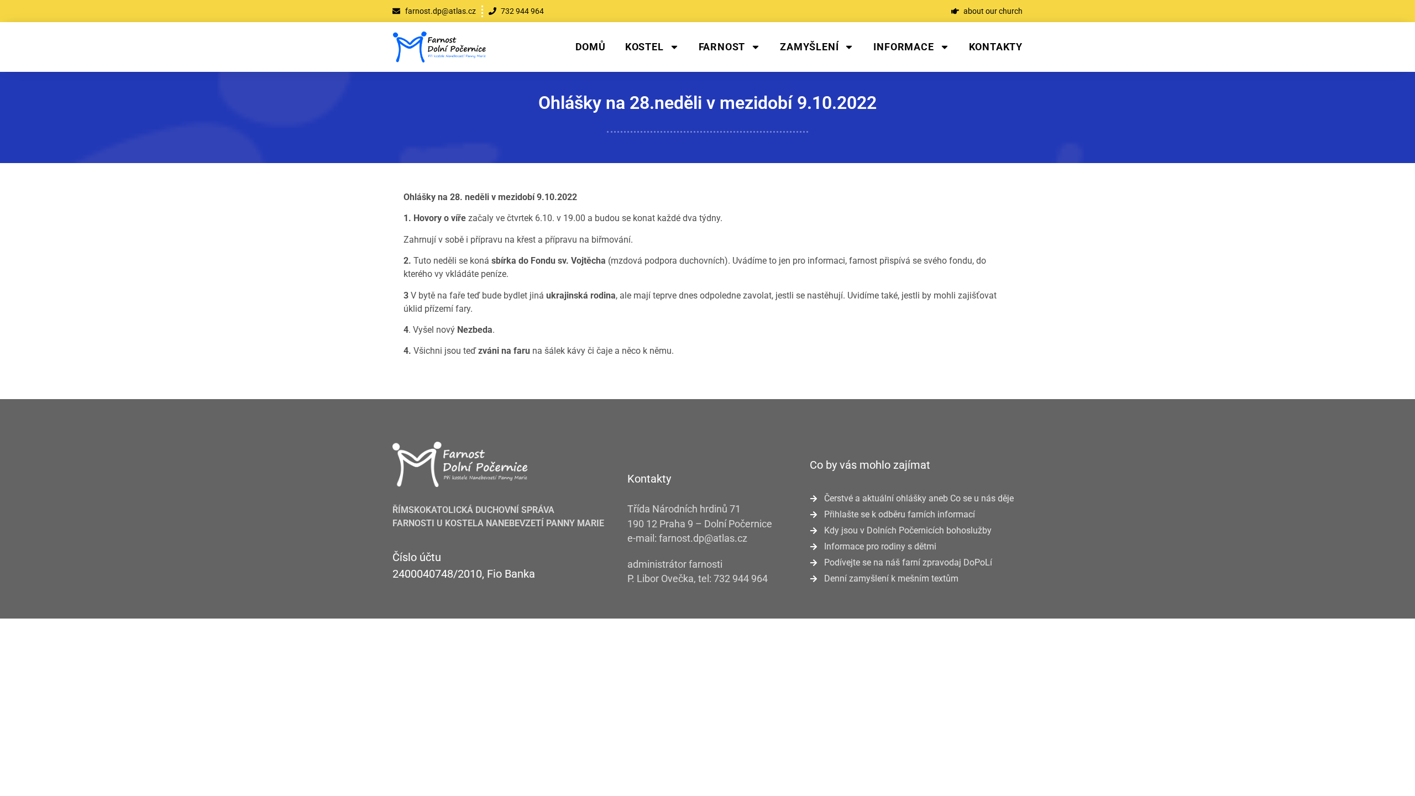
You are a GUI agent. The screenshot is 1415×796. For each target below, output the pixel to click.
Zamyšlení (809, 47)
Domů (590, 47)
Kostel (644, 47)
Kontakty (996, 47)
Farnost (722, 47)
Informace (903, 47)
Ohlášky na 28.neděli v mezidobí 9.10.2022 (707, 102)
